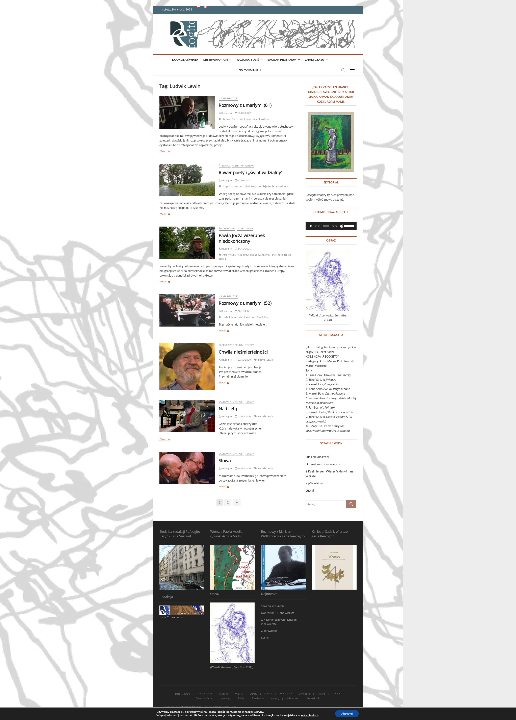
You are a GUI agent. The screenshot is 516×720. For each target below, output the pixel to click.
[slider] (349, 225)
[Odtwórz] (311, 226)
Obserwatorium (215, 59)
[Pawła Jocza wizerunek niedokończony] (187, 243)
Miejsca (239, 693)
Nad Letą (228, 408)
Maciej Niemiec (267, 186)
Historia (321, 693)
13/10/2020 (244, 359)
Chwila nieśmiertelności (243, 352)
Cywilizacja (304, 693)
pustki (310, 490)
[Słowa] (187, 468)
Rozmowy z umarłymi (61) (245, 105)
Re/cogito (226, 112)
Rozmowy (274, 698)
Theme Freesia (182, 706)
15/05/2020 (244, 416)
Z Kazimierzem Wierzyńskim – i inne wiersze (280, 621)
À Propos (225, 165)
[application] (331, 226)
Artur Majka (229, 254)
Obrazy (253, 693)
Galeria (268, 693)
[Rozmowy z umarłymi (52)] (187, 310)
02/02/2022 (244, 180)
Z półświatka (314, 483)
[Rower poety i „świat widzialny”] (187, 180)
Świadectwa (227, 228)
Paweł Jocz (282, 186)
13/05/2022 (244, 112)
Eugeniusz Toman (232, 186)
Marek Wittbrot (261, 119)
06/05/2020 (244, 468)
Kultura (336, 693)
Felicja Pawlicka (245, 254)
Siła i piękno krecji (318, 457)
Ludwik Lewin (245, 119)
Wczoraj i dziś (247, 59)
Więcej (167, 151)
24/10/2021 (244, 248)
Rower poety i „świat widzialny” (251, 172)
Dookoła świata (185, 59)
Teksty (249, 344)
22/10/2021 (244, 310)
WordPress (197, 706)
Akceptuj (347, 714)
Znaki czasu (314, 59)
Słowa (225, 460)
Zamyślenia (225, 698)
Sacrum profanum (282, 59)
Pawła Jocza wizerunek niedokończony (242, 238)
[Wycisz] (341, 226)
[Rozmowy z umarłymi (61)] (187, 112)
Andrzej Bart (229, 119)
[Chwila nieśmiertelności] (187, 366)
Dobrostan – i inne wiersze (323, 464)
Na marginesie (250, 69)
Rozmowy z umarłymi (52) (245, 303)
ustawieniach (309, 715)
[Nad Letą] (187, 416)
